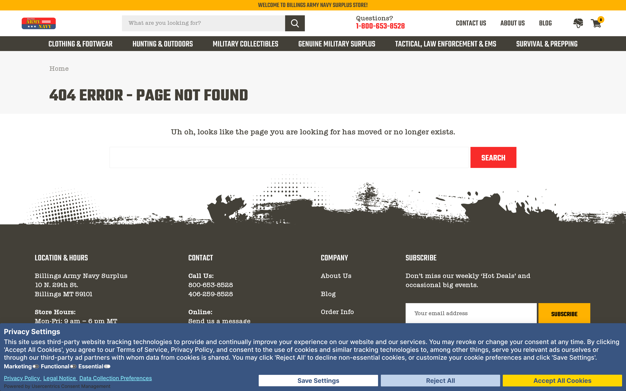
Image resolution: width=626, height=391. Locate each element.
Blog (328, 294)
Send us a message (219, 322)
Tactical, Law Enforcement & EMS (445, 44)
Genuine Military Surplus (336, 44)
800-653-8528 (210, 285)
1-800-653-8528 (380, 26)
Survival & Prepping (547, 44)
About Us (336, 276)
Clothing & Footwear (80, 44)
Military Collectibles (245, 44)
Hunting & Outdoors (163, 44)
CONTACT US (471, 23)
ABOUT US (512, 23)
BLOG (545, 23)
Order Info (337, 312)
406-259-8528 (210, 295)
